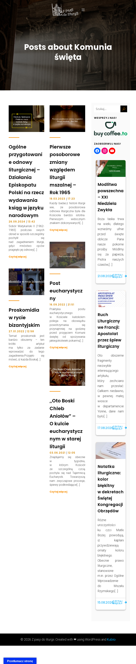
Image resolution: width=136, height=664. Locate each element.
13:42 (31, 221)
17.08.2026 (105, 428)
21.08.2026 (105, 276)
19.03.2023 (57, 198)
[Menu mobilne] (83, 10)
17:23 (71, 198)
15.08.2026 (105, 602)
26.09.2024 (17, 221)
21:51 (71, 304)
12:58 (30, 331)
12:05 (71, 453)
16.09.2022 (57, 304)
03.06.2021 (57, 453)
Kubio (111, 639)
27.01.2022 (16, 331)
